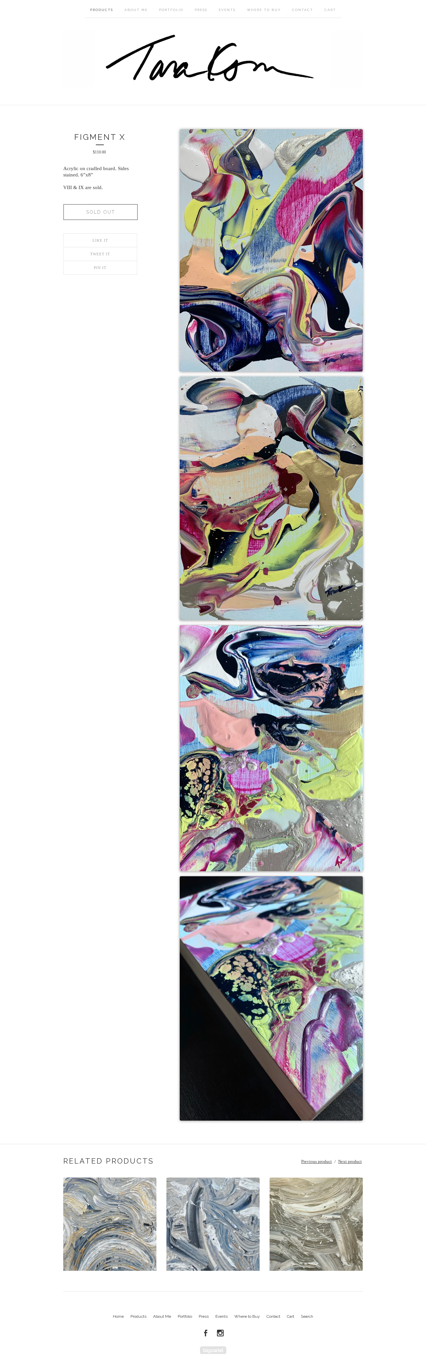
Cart (330, 10)
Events (227, 10)
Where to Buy (264, 10)
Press (201, 10)
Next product (350, 1161)
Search (307, 1316)
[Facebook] (205, 1333)
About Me (136, 10)
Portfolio (171, 10)
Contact (302, 10)
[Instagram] (220, 1333)
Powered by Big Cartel (213, 1350)
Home (118, 1316)
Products (101, 10)
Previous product (316, 1161)
